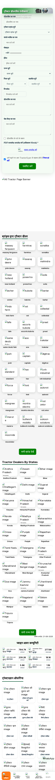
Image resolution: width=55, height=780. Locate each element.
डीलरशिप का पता (10, 99)
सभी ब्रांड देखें (27, 451)
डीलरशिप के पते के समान (15, 138)
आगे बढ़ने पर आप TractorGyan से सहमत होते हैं (28, 159)
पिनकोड (6, 89)
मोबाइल (6, 47)
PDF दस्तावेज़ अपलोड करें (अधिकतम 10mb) (21, 143)
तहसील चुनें (33, 78)
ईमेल (5, 58)
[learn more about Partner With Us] (49, 773)
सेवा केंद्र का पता (9, 119)
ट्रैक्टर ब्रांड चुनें (10, 27)
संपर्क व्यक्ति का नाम (10, 37)
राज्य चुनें (7, 68)
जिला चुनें (7, 78)
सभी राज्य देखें (27, 632)
